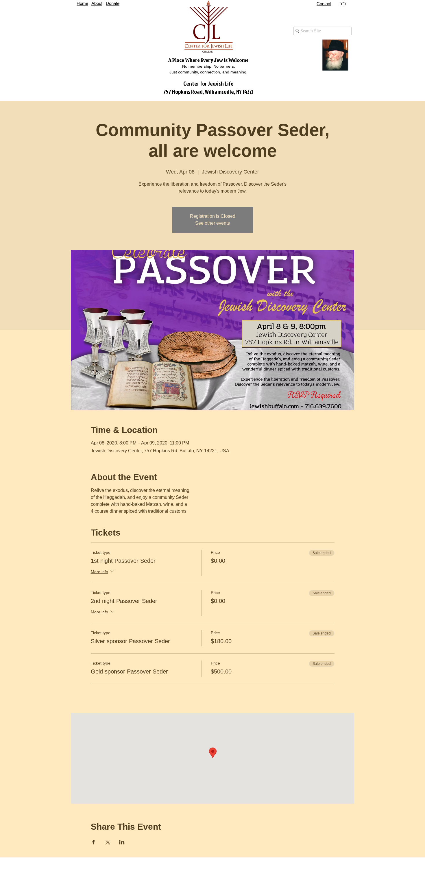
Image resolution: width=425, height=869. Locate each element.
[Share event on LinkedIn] (122, 842)
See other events (212, 223)
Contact (324, 3)
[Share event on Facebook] (93, 842)
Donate (112, 3)
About (96, 3)
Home (82, 3)
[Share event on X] (107, 842)
